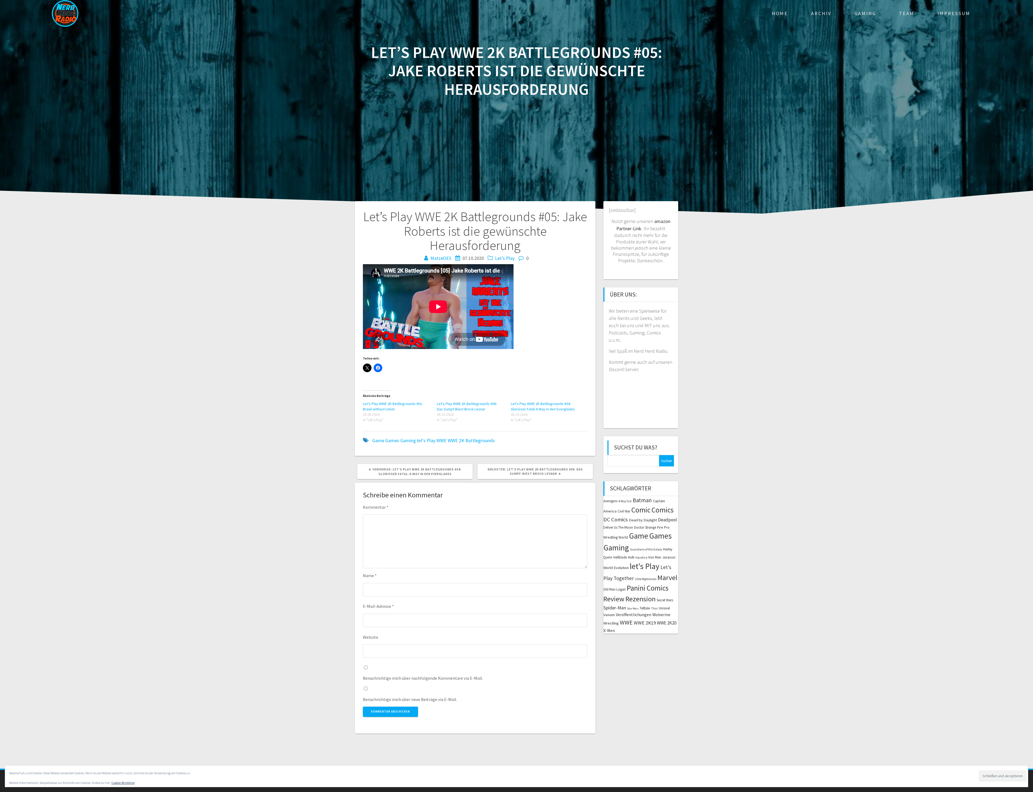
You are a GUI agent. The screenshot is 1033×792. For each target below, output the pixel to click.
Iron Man (654, 557)
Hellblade (620, 557)
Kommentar (375, 507)
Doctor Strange (645, 527)
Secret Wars (665, 600)
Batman (642, 500)
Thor (654, 608)
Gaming (865, 13)
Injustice (641, 557)
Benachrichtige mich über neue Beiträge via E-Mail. (410, 699)
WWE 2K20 (666, 623)
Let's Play (505, 258)
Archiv (821, 13)
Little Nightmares (645, 579)
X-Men (609, 630)
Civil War (624, 511)
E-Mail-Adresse (378, 606)
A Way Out (625, 501)
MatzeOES (440, 258)
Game (378, 440)
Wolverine (661, 614)
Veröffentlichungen (633, 614)
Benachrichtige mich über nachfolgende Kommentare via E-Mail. (423, 678)
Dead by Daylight (643, 520)
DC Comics (615, 519)
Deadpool (667, 520)
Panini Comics (647, 588)
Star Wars (633, 608)
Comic (640, 509)
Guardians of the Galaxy (646, 549)
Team (906, 13)
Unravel (664, 608)
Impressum (954, 13)
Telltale (645, 608)
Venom (609, 614)
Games (392, 440)
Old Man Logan (614, 589)
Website (370, 637)
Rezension (640, 598)
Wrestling (611, 623)
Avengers (610, 501)
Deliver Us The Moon (618, 527)
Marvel (667, 577)
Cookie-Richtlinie (123, 783)
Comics (663, 509)
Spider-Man (614, 608)
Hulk (631, 557)
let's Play (426, 440)
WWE (441, 440)
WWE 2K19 (645, 623)
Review (613, 598)
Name (370, 575)
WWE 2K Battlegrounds (471, 440)
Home (780, 13)
